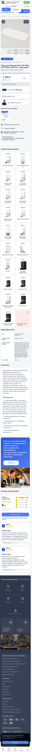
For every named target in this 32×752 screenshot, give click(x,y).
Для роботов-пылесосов (10, 658)
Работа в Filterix (20, 630)
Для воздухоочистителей (10, 666)
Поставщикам (7, 694)
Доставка (5, 701)
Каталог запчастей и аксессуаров (14, 655)
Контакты (5, 689)
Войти (27, 750)
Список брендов (7, 681)
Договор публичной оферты (11, 709)
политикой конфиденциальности (12, 737)
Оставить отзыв (15, 515)
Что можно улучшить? (10, 647)
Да (6, 9)
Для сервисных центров (14, 102)
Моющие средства (8, 674)
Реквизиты (6, 692)
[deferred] (24, 78)
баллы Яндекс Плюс (9, 96)
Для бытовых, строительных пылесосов (15, 663)
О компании (6, 686)
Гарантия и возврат (8, 706)
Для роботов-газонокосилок (11, 671)
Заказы (9, 750)
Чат (3, 750)
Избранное (21, 750)
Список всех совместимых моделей (12, 70)
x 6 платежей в (9, 90)
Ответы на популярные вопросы (7, 629)
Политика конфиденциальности (12, 712)
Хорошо (15, 742)
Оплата (5, 704)
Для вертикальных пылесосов (11, 661)
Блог (4, 684)
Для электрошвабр (8, 669)
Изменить (16, 9)
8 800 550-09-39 (25, 579)
